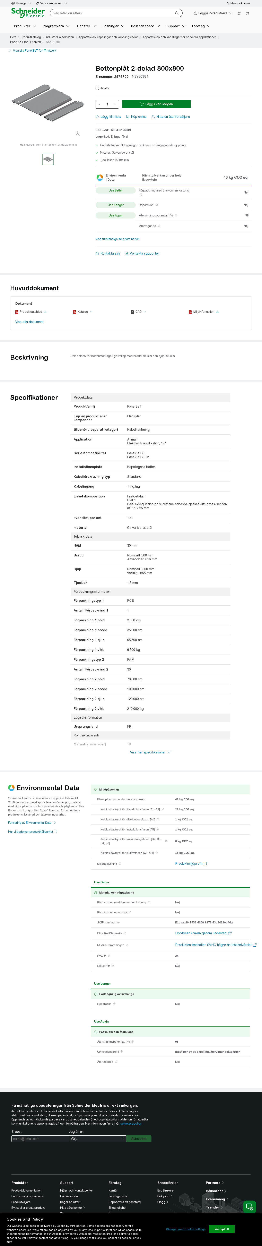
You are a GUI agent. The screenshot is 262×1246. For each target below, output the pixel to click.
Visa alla (34, 50)
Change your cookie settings (186, 1228)
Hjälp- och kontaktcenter (76, 1190)
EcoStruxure (165, 1190)
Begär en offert (70, 1202)
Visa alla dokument (29, 322)
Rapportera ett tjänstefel (125, 1202)
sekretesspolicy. (131, 1123)
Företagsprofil (118, 1196)
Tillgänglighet (117, 1207)
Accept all (222, 1228)
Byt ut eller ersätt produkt (28, 1207)
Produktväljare (20, 1202)
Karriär (113, 1190)
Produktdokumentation (26, 1190)
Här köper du (69, 1196)
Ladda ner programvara (27, 1196)
